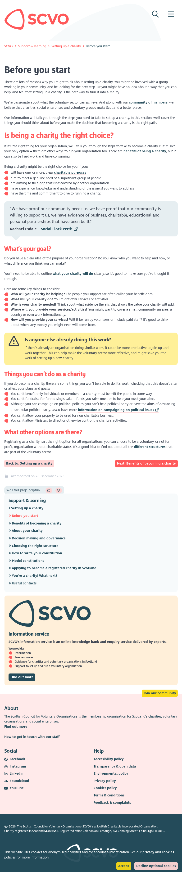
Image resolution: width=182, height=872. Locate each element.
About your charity (27, 531)
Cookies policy (105, 788)
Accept (123, 866)
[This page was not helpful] (58, 490)
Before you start (24, 516)
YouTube (17, 788)
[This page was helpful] (49, 490)
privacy (148, 852)
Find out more (21, 677)
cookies (168, 852)
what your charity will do (73, 274)
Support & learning (32, 46)
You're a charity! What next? (34, 576)
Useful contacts (23, 583)
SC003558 (51, 831)
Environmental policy (111, 774)
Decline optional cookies (156, 866)
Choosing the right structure (34, 546)
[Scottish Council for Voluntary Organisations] (36, 19)
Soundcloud (19, 781)
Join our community (159, 693)
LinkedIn (16, 774)
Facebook (17, 759)
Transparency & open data (115, 766)
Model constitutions (27, 561)
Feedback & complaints (112, 803)
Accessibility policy (109, 759)
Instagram (18, 766)
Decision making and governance (38, 538)
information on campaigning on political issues (116, 410)
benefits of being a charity (144, 151)
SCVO (8, 46)
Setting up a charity (66, 46)
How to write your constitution (36, 553)
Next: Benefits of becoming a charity (146, 463)
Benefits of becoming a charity (36, 523)
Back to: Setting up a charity (29, 463)
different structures (149, 447)
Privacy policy (105, 781)
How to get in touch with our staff (31, 737)
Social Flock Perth (57, 229)
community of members (148, 102)
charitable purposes (70, 173)
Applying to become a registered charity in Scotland (53, 568)
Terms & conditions (109, 795)
